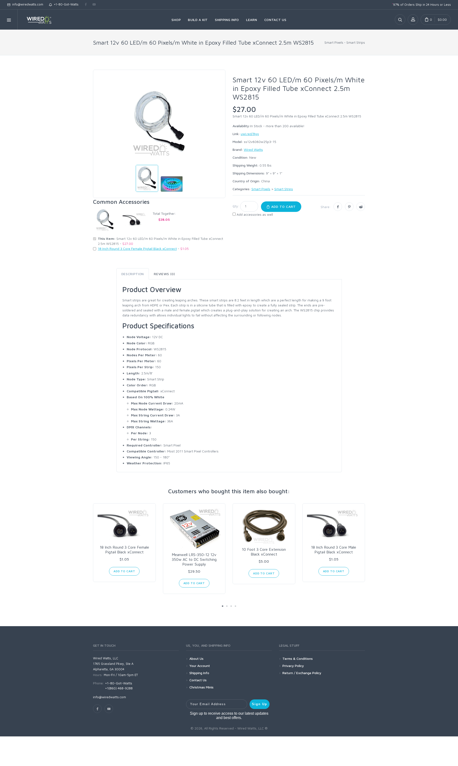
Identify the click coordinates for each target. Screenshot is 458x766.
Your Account (199, 666)
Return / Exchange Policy (301, 673)
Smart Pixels (333, 42)
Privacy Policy (293, 666)
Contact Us (198, 680)
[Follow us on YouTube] (94, 4)
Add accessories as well (255, 214)
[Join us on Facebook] (85, 4)
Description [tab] (132, 274)
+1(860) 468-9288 (119, 688)
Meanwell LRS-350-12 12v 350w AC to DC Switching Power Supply (194, 559)
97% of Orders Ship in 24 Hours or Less (421, 4)
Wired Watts (253, 149)
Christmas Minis (201, 687)
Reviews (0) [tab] (164, 274)
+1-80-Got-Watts (65, 4)
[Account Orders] (413, 20)
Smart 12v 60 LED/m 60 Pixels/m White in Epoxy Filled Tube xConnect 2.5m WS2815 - (160, 241)
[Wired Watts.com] (36, 20)
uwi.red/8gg (250, 134)
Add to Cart (283, 207)
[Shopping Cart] (436, 20)
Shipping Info (199, 673)
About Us (196, 658)
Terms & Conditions (297, 658)
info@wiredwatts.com (26, 4)
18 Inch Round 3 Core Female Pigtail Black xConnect (137, 249)
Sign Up (259, 704)
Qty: (236, 206)
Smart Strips (355, 42)
